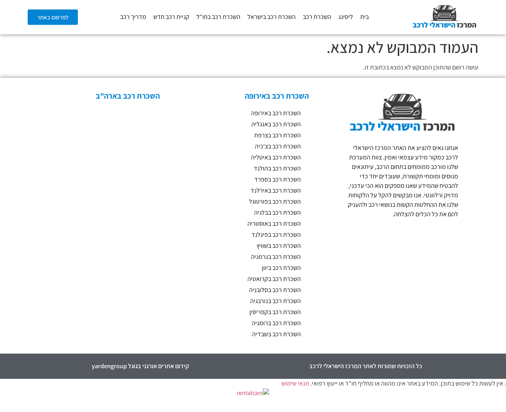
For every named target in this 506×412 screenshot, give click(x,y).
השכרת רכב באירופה (276, 113)
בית (364, 17)
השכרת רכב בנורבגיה (275, 301)
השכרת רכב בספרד (277, 179)
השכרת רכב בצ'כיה (278, 146)
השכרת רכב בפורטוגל (275, 201)
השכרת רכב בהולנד (277, 168)
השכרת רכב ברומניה (276, 323)
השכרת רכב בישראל (271, 17)
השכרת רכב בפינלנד (276, 234)
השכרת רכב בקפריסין (275, 312)
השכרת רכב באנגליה (276, 124)
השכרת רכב (317, 17)
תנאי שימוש (295, 383)
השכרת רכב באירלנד (276, 190)
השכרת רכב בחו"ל (218, 17)
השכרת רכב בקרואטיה (274, 279)
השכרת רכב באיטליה (276, 157)
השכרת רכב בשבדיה (276, 334)
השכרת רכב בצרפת (277, 135)
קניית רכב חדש (171, 17)
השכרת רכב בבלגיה (277, 212)
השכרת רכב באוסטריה (274, 223)
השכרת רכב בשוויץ (279, 246)
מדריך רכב (133, 17)
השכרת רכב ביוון (281, 268)
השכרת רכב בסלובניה (275, 290)
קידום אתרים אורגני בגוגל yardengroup (140, 366)
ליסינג (345, 17)
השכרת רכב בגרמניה (276, 257)
